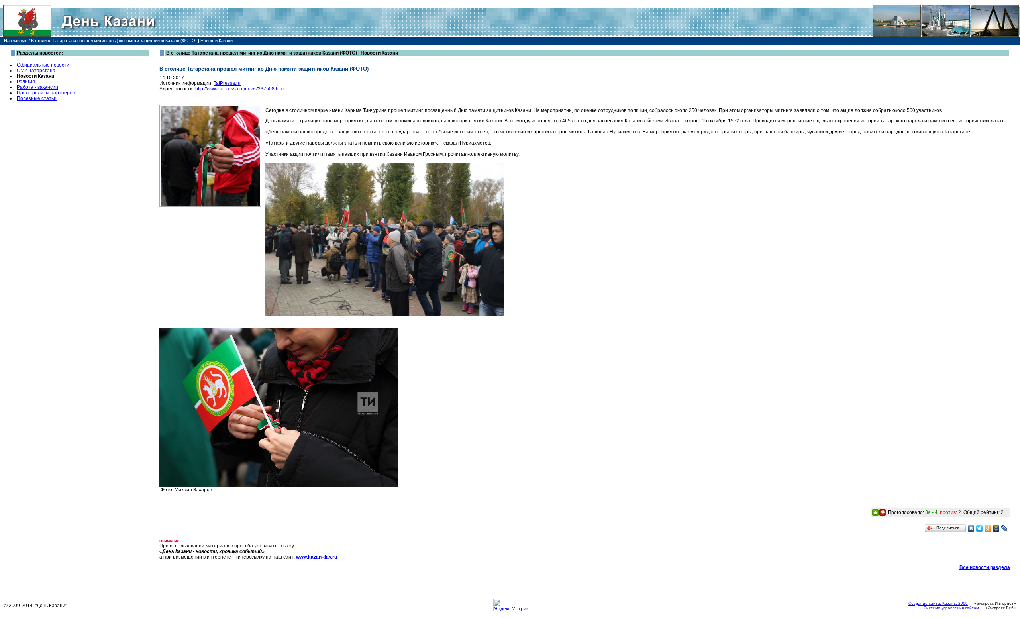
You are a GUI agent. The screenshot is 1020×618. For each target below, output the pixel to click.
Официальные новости (43, 65)
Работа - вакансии (37, 87)
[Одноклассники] (988, 528)
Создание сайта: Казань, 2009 (938, 603)
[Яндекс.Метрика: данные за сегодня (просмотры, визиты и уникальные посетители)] (510, 605)
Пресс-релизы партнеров (46, 93)
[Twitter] (979, 528)
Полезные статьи (37, 98)
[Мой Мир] (996, 528)
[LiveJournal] (1004, 528)
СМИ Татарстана (36, 70)
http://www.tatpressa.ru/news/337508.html (240, 89)
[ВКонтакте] (971, 528)
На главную (15, 40)
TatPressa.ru (227, 83)
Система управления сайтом (951, 608)
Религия (26, 81)
